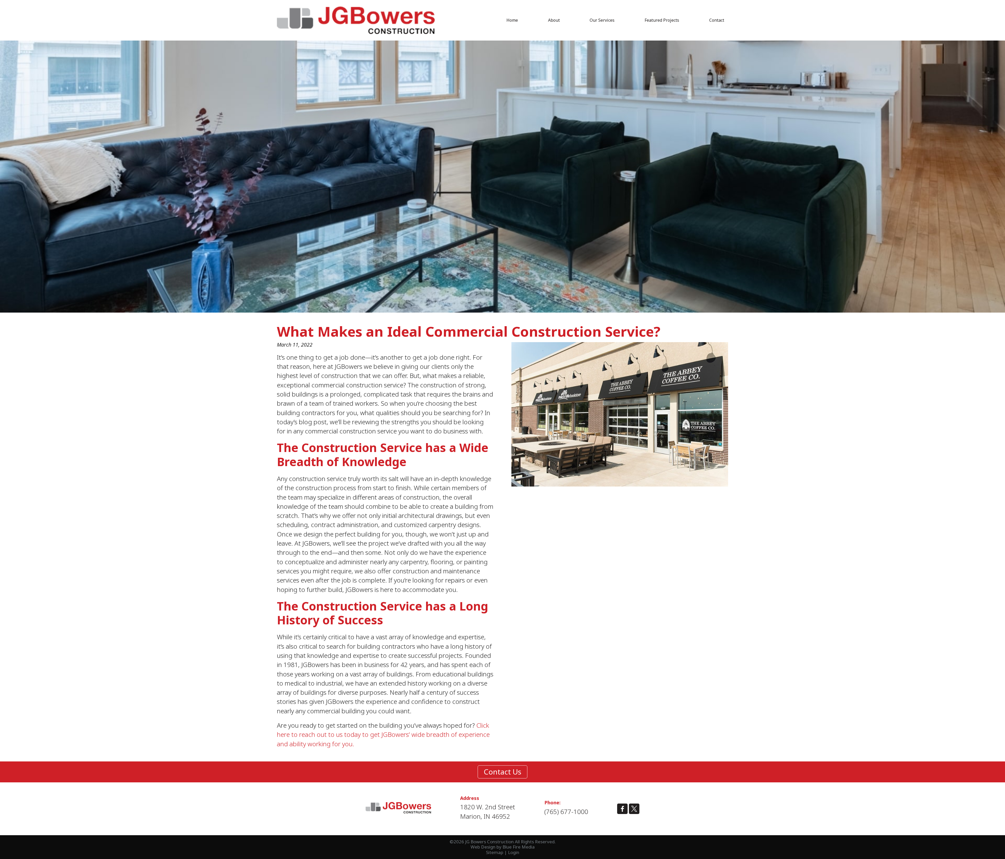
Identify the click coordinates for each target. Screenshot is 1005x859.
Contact (716, 20)
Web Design (483, 847)
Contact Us (502, 772)
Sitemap (494, 852)
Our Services (602, 20)
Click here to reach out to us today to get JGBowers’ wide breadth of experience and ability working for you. (383, 734)
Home (512, 20)
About (554, 20)
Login (513, 852)
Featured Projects (662, 20)
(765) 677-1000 (566, 811)
